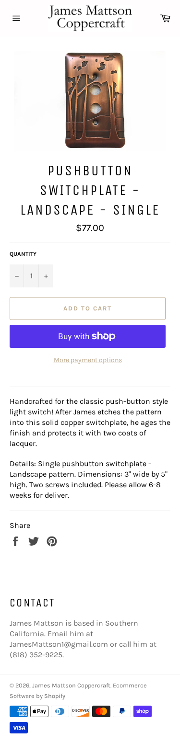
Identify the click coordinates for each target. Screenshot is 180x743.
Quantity (23, 254)
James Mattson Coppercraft (71, 685)
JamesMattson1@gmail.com (59, 644)
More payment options (88, 360)
